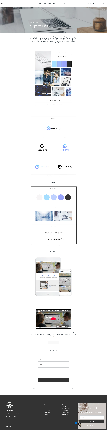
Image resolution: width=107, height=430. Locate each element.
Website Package (65, 412)
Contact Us (46, 406)
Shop (45, 3)
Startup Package (65, 414)
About (49, 3)
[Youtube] (90, 425)
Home (40, 3)
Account (97, 3)
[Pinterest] (95, 425)
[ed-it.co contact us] (53, 340)
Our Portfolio (47, 410)
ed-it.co (10, 426)
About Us (46, 404)
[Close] (104, 405)
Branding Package (65, 410)
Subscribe (91, 421)
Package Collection (66, 408)
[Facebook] (87, 425)
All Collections (65, 404)
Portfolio (55, 3)
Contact (65, 3)
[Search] (101, 3)
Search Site (46, 414)
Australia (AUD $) (9, 422)
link (53, 335)
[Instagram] (92, 425)
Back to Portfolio (53, 389)
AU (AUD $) (89, 3)
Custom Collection (66, 406)
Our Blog (46, 408)
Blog (60, 3)
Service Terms (47, 412)
